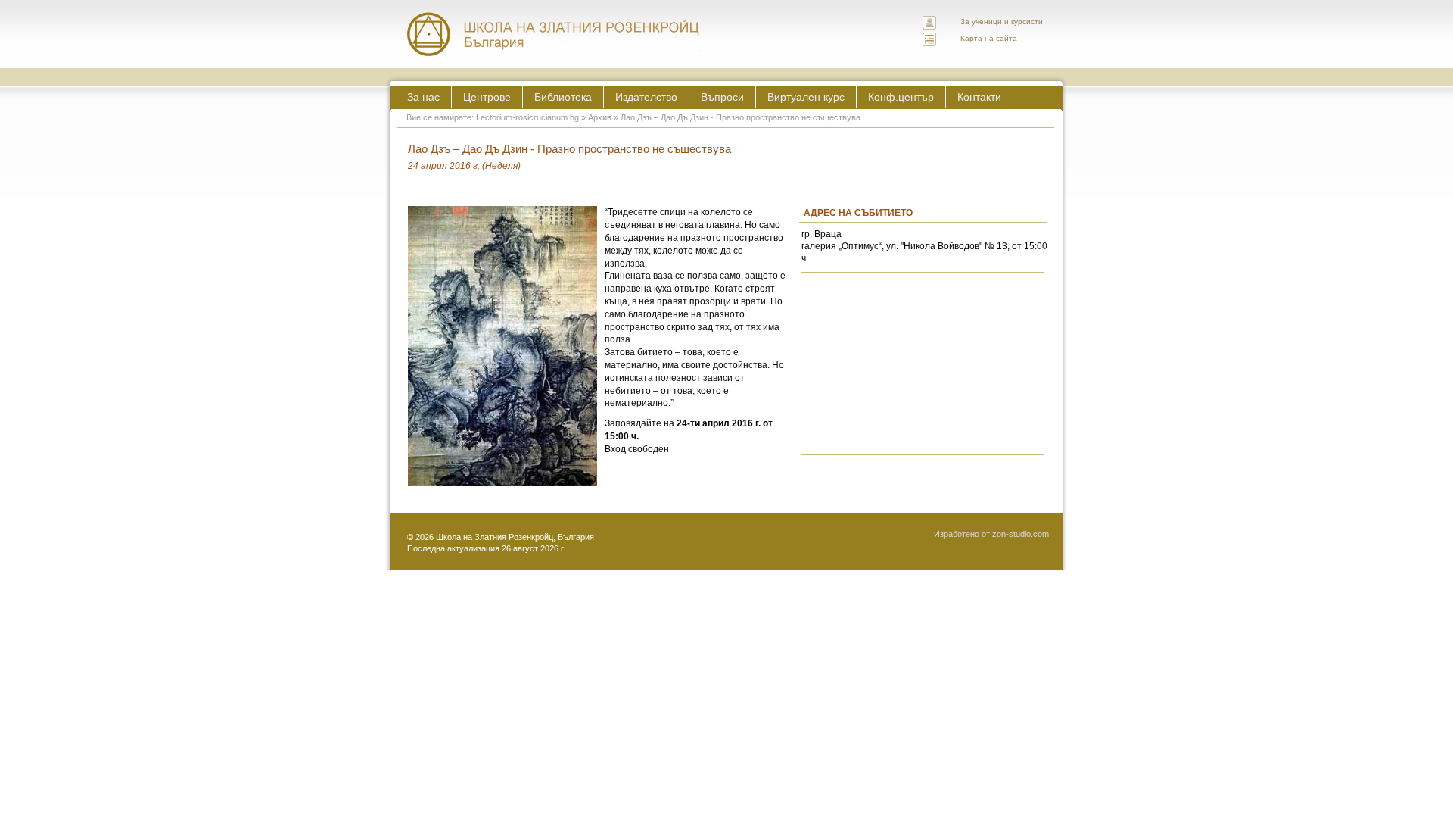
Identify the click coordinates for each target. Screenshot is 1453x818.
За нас (423, 97)
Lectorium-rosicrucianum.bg (527, 117)
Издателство (646, 97)
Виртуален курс (806, 97)
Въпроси (722, 97)
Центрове (487, 97)
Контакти (979, 97)
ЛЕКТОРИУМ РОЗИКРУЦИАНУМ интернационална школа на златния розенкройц (554, 34)
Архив (599, 117)
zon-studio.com (1020, 534)
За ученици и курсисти (1001, 21)
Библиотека (563, 97)
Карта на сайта (988, 38)
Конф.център (901, 97)
